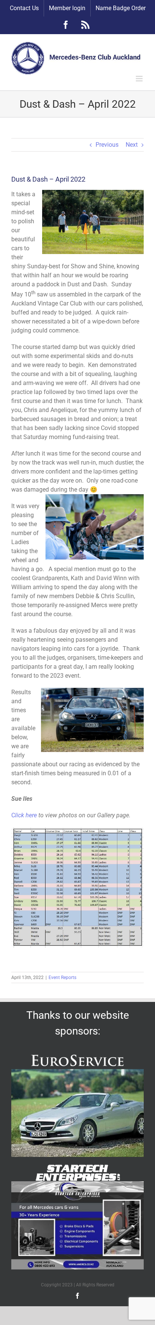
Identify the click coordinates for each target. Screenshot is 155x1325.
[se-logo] (77, 1167)
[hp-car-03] (77, 1071)
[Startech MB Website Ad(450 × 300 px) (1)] (77, 1184)
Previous (107, 144)
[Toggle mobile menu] (140, 79)
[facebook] (77, 1296)
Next (132, 144)
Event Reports (62, 977)
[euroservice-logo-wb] (77, 1055)
